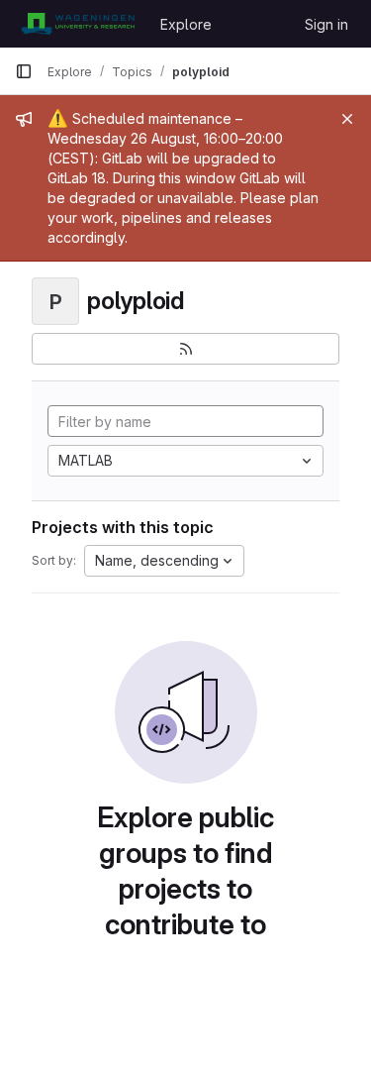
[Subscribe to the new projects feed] (185, 349)
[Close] (347, 119)
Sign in (326, 24)
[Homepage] (77, 24)
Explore (186, 24)
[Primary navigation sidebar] (24, 71)
